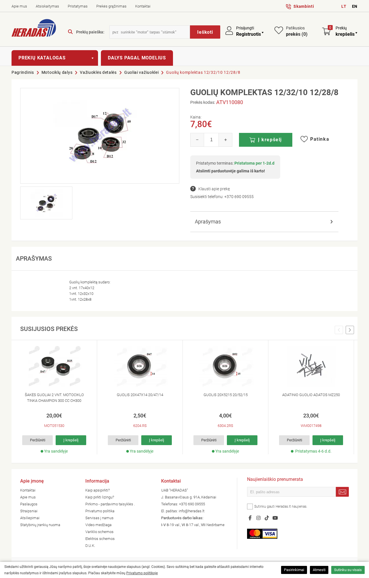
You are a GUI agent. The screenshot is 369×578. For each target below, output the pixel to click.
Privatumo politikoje (142, 573)
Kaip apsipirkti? (97, 490)
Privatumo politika (99, 511)
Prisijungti (245, 28)
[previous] (339, 330)
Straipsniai (28, 511)
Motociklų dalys (57, 72)
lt (343, 6)
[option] (54, 397)
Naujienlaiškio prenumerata (275, 480)
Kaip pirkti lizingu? (99, 497)
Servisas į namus (99, 518)
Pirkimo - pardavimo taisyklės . (110, 504)
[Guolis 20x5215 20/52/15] (225, 366)
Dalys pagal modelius (137, 58)
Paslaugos (28, 504)
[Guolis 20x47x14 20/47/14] (139, 366)
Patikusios (297, 31)
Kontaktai (142, 6)
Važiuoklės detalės (98, 72)
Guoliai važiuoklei (141, 72)
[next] (350, 330)
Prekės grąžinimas (111, 6)
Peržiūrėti (37, 440)
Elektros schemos (100, 538)
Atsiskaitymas (47, 6)
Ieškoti (205, 32)
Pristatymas (78, 6)
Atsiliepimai (29, 518)
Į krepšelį (270, 139)
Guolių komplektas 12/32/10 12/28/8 (203, 72)
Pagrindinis (23, 72)
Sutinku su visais (348, 570)
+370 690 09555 (239, 196)
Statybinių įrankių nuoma (40, 525)
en (354, 6)
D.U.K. (90, 545)
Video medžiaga (98, 525)
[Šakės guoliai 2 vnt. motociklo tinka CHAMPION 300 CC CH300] (54, 366)
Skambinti (303, 6)
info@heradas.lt (191, 511)
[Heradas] (34, 29)
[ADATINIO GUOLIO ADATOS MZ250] (311, 366)
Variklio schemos (99, 532)
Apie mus (19, 6)
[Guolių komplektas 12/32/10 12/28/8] (99, 135)
